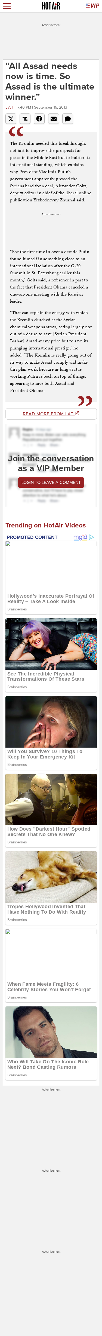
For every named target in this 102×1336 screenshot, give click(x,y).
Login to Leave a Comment (51, 482)
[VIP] (92, 6)
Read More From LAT (49, 414)
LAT (10, 107)
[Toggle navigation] (7, 6)
